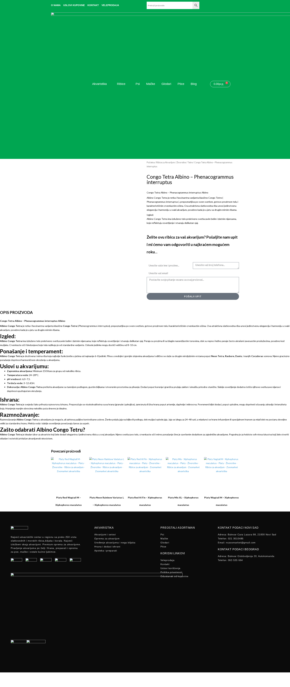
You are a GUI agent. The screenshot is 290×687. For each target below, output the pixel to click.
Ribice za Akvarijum (165, 162)
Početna (151, 162)
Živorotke (181, 162)
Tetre (190, 162)
